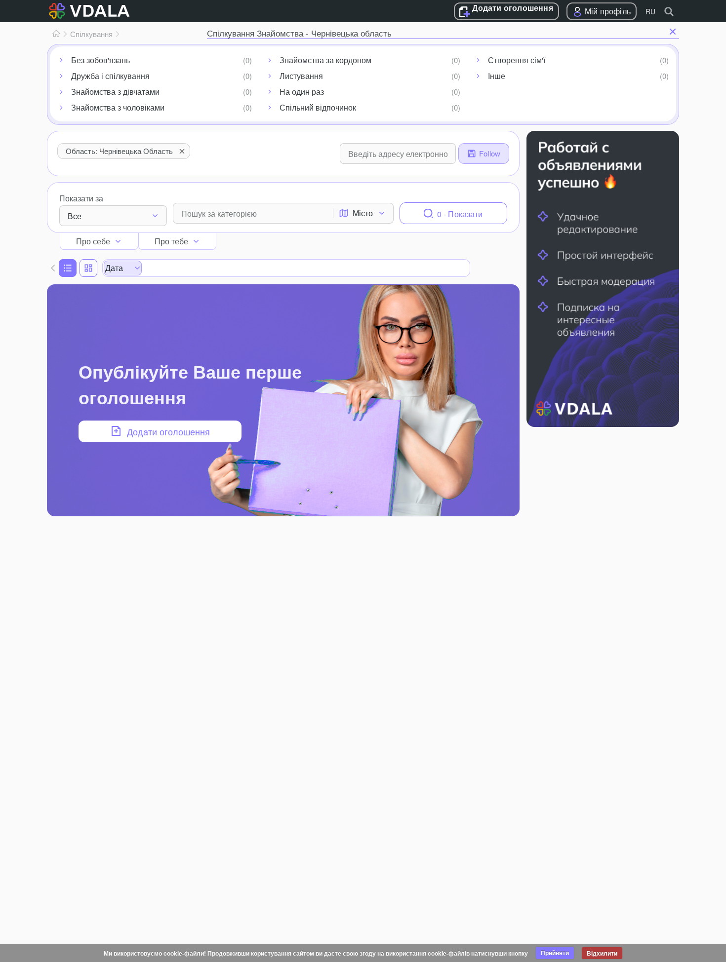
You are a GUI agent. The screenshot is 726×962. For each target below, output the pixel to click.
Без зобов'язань (100, 60)
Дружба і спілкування (110, 75)
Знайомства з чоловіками (117, 107)
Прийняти (555, 952)
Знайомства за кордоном (325, 60)
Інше (496, 75)
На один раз (302, 91)
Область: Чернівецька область (119, 151)
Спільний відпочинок (318, 107)
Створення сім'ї (516, 60)
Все (74, 216)
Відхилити (602, 953)
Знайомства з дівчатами (115, 91)
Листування (301, 75)
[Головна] (56, 34)
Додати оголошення (512, 8)
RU (650, 11)
